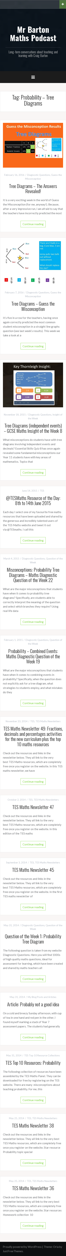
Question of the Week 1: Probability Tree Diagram (33, 939)
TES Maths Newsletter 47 (33, 806)
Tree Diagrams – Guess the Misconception (33, 306)
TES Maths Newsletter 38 (33, 1125)
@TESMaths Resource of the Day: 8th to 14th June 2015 (33, 500)
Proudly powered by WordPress (22, 1246)
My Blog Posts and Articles (42, 997)
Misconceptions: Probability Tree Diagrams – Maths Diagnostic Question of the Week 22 (33, 575)
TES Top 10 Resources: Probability (33, 1062)
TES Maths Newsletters (48, 721)
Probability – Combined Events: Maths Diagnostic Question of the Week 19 (33, 656)
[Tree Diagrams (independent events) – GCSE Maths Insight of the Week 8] (33, 384)
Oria (56, 1246)
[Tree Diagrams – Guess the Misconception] (33, 262)
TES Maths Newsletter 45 (33, 869)
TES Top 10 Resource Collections (42, 1055)
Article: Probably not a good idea (33, 1004)
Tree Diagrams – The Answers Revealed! (33, 188)
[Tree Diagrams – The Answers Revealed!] (33, 145)
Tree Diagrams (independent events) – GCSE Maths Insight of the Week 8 (33, 428)
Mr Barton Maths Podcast (33, 33)
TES (42, 490)
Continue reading (33, 224)
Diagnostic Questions (38, 174)
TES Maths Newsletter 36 (33, 1188)
